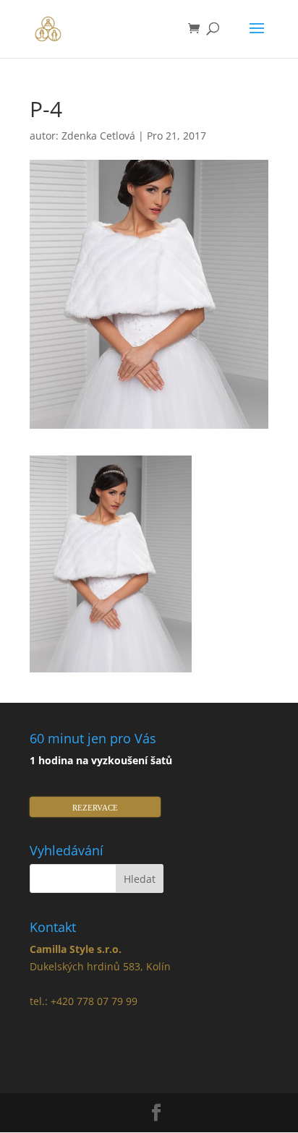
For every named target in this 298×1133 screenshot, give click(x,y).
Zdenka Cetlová (98, 135)
